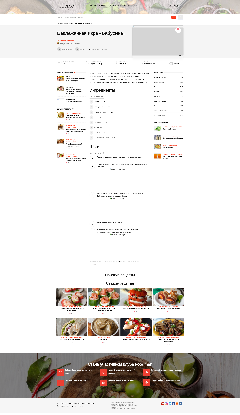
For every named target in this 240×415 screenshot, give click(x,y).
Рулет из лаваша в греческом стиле (71, 339)
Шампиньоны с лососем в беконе (168, 308)
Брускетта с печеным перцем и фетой (136, 339)
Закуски (64, 306)
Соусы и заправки (168, 110)
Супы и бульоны (76, 113)
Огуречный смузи (169, 129)
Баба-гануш (104, 339)
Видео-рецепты (115, 5)
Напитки (168, 96)
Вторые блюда (70, 125)
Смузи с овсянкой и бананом (173, 138)
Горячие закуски (164, 306)
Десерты (168, 91)
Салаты (168, 106)
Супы (67, 113)
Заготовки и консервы (65, 40)
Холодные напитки (176, 127)
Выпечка (168, 87)
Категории (102, 5)
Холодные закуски (75, 306)
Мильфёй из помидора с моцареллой (136, 308)
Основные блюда (71, 127)
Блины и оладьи (168, 77)
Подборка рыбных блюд (74, 101)
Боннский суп (167, 147)
